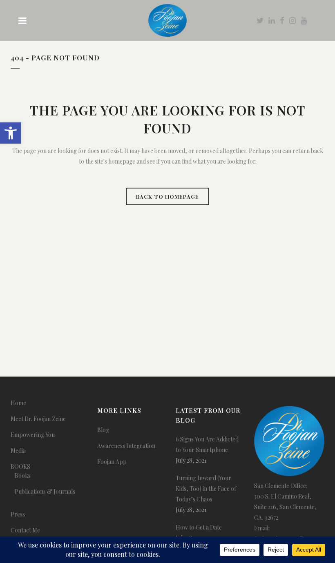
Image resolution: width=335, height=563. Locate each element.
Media (18, 450)
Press (18, 514)
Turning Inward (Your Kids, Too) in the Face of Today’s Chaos (206, 488)
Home (18, 403)
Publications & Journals (45, 491)
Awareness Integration (126, 446)
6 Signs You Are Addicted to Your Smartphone (207, 444)
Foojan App (112, 461)
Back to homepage (167, 196)
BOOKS (20, 466)
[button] (10, 133)
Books (23, 475)
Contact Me (25, 530)
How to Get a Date (199, 527)
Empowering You (33, 435)
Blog (103, 430)
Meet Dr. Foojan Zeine (38, 419)
